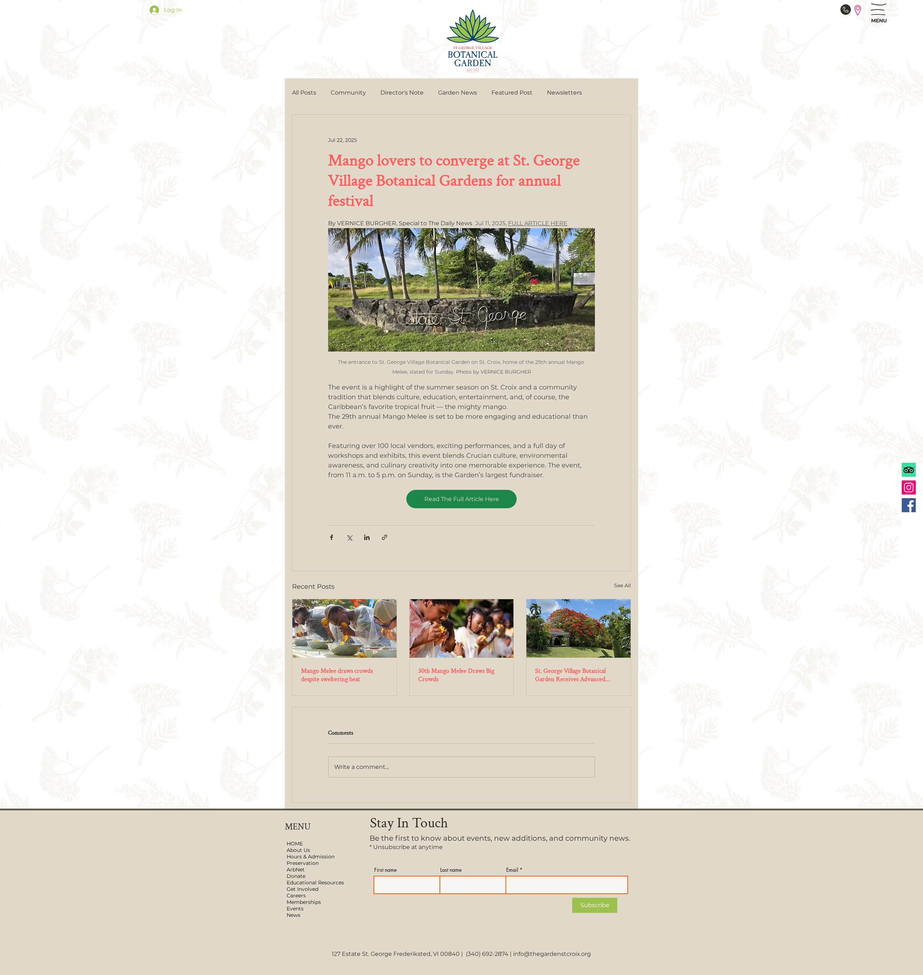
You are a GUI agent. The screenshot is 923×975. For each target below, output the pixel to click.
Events (295, 908)
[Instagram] (909, 487)
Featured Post (512, 92)
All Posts (304, 92)
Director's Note (402, 92)
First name (385, 869)
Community (348, 92)
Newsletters (564, 92)
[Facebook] (909, 505)
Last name (451, 869)
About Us (298, 850)
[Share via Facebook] (331, 537)
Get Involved (302, 889)
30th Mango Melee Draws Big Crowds (456, 675)
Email (512, 869)
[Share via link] (384, 537)
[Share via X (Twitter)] (349, 537)
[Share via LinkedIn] (366, 537)
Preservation (303, 863)
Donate (296, 876)
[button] (878, 9)
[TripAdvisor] (909, 470)
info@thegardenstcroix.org (552, 953)
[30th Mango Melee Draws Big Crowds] (462, 628)
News (293, 915)
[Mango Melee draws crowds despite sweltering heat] (344, 628)
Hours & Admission (311, 856)
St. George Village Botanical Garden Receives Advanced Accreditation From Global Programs (570, 675)
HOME (295, 843)
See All (622, 585)
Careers (296, 895)
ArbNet (296, 869)
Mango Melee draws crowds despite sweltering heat (337, 675)
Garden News (457, 92)
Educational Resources (314, 882)
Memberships (304, 902)
